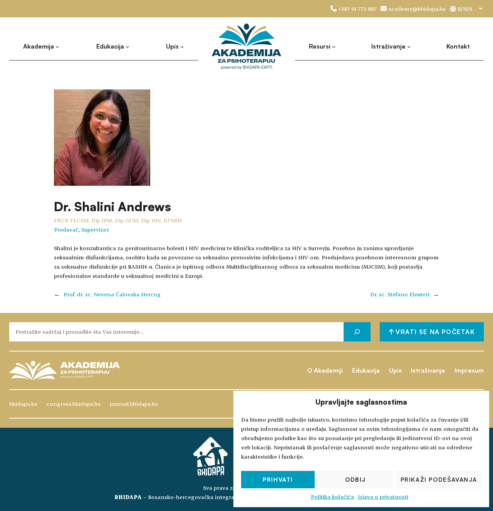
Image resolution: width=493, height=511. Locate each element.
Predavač (66, 229)
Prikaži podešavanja (439, 479)
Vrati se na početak (434, 332)
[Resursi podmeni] (334, 47)
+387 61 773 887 (357, 8)
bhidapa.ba (23, 403)
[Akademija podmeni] (57, 47)
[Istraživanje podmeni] (409, 47)
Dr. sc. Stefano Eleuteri (399, 294)
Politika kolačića (332, 496)
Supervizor (95, 229)
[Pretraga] (357, 331)
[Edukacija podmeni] (127, 47)
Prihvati (278, 479)
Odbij (355, 479)
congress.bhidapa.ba (74, 403)
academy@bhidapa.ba (417, 8)
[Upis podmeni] (182, 47)
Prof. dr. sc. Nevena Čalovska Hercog (112, 294)
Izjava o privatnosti (383, 496)
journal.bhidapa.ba (134, 403)
